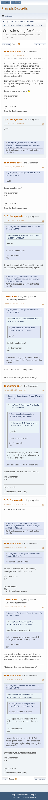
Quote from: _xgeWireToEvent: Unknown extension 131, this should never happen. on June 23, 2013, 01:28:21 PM (22, 145)
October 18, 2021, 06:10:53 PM (14, 56)
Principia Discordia (14, 8)
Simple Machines (30, 797)
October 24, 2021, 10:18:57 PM (14, 167)
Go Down (6, 44)
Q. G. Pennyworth (13, 119)
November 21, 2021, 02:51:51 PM (15, 607)
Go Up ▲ (33, 795)
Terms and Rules (22, 795)
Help (13, 795)
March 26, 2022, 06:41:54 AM (13, 679)
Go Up (4, 779)
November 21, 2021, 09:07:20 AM (15, 548)
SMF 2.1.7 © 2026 (18, 797)
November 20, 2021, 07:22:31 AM (15, 390)
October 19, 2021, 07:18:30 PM (14, 123)
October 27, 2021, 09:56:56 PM (14, 220)
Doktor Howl (10, 296)
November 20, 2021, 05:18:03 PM (15, 504)
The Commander (12, 51)
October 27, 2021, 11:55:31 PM (14, 304)
